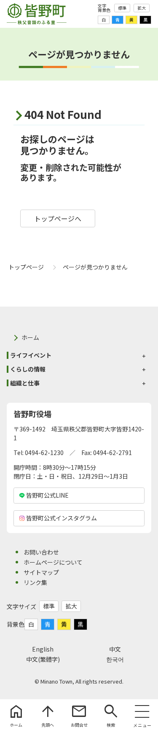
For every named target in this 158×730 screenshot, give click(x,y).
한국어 (115, 659)
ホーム (30, 337)
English (43, 649)
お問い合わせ (41, 552)
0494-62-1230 (44, 452)
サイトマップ (41, 572)
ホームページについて (53, 562)
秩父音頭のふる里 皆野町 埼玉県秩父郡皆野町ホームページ (37, 13)
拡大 (141, 8)
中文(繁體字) (43, 659)
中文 (115, 649)
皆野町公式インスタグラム (61, 518)
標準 (122, 8)
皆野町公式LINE (47, 495)
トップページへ (57, 218)
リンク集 (35, 582)
